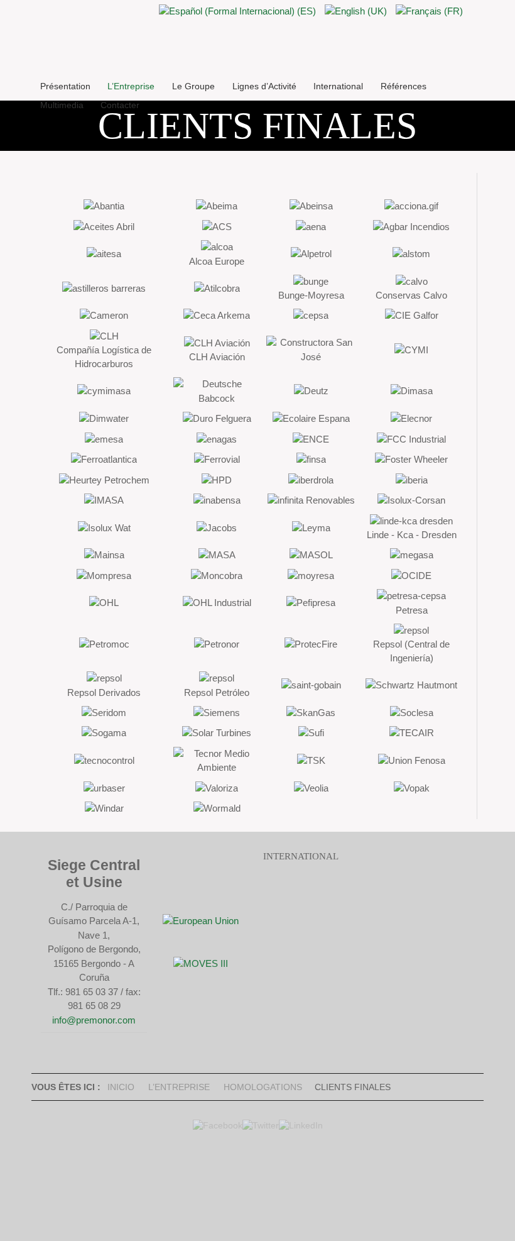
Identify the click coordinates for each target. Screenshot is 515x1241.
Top (254, 1178)
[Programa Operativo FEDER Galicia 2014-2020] (201, 920)
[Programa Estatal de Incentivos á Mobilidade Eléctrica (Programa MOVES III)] (200, 963)
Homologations (263, 1087)
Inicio (120, 1087)
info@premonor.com (94, 1020)
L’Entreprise (179, 1087)
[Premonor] (311, 59)
